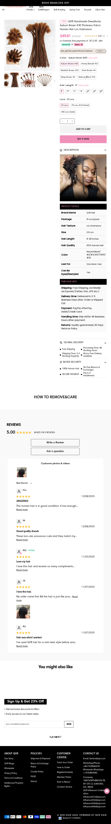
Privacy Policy (10, 773)
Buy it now (83, 139)
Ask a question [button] (55, 451)
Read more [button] (22, 510)
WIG (31, 7)
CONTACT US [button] (91, 753)
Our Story (8, 759)
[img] (96, 36)
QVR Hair (65, 815)
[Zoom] (9, 65)
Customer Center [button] (64, 755)
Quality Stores (72, 818)
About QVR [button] (11, 753)
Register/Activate (65, 772)
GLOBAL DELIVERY (73, 342)
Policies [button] (36, 753)
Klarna (34, 781)
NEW (41, 7)
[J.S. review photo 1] (23, 612)
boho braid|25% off (55, 3)
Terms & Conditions (13, 778)
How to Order (63, 768)
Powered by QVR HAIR (93, 815)
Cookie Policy (37, 772)
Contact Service (64, 787)
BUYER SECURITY (72, 362)
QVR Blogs (9, 764)
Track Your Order (65, 763)
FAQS (33, 777)
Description (71, 150)
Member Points (64, 777)
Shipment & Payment (40, 759)
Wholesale (9, 768)
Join (68, 724)
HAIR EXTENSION (15, 7)
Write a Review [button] (55, 442)
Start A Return (63, 782)
